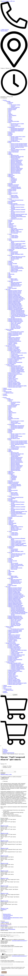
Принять (4, 972)
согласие (19, 968)
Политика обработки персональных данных (13, 917)
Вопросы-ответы (7, 914)
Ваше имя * (3, 934)
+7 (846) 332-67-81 (5, 29)
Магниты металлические (8, 752)
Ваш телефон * (4, 936)
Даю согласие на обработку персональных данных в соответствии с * (14, 940)
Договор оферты (6, 918)
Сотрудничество (6, 916)
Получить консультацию (6, 924)
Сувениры (5, 750)
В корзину (3, 773)
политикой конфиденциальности (19, 940)
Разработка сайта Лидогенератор (8, 929)
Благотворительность (8, 915)
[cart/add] (1, 824)
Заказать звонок (4, 30)
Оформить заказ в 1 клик (6, 774)
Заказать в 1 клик (4, 825)
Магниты (5, 751)
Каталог (5, 749)
